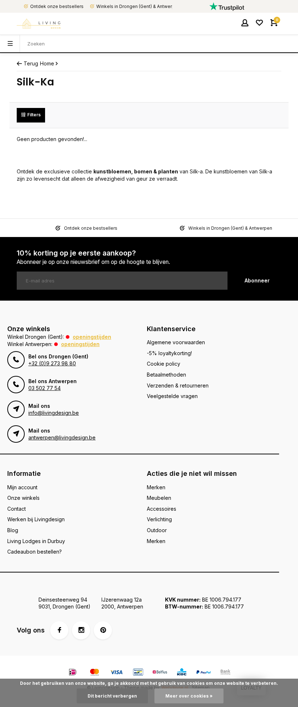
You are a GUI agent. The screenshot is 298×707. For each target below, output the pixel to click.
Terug (31, 63)
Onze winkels (23, 498)
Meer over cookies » (189, 696)
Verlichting (159, 519)
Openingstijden (92, 337)
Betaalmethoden (166, 374)
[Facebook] (59, 630)
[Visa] (116, 673)
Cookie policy (163, 364)
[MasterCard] (94, 673)
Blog (12, 530)
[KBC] (182, 673)
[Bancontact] (138, 673)
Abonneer (257, 280)
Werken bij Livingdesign (36, 519)
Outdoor (157, 530)
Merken (156, 487)
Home (47, 63)
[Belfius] (160, 673)
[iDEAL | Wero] (73, 673)
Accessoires (161, 509)
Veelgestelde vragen (172, 396)
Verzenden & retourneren (178, 385)
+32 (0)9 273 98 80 (52, 363)
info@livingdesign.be (53, 413)
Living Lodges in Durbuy (36, 541)
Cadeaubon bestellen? (34, 552)
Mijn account (22, 487)
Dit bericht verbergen (112, 696)
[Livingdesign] (38, 24)
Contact (16, 509)
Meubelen (159, 498)
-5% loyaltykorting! (169, 353)
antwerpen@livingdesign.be (62, 437)
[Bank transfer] (225, 673)
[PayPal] (203, 673)
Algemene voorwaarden (176, 342)
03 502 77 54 (44, 388)
